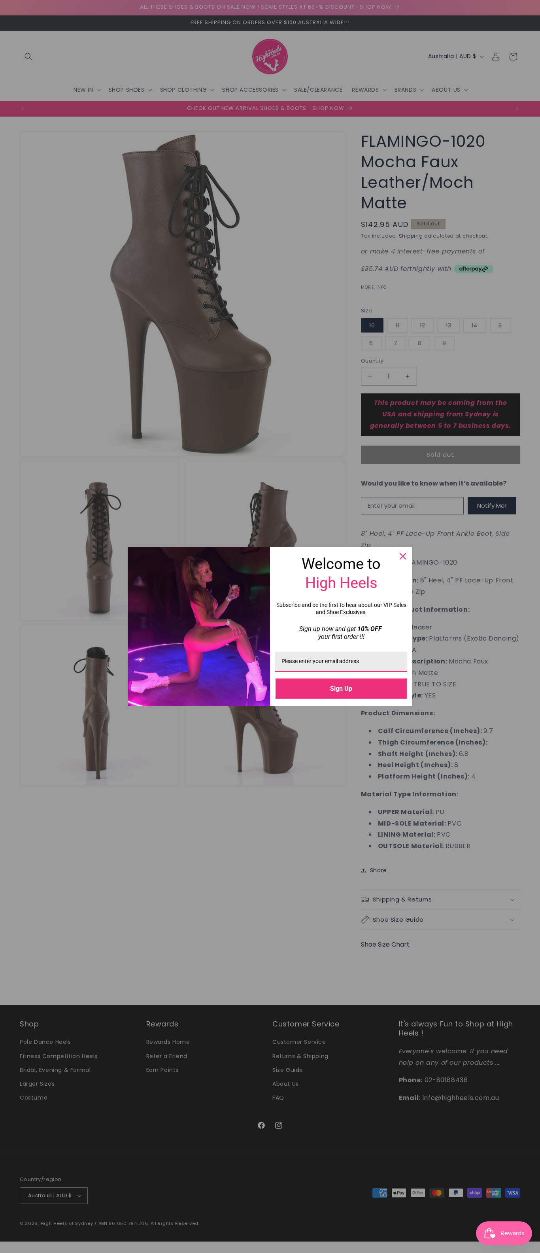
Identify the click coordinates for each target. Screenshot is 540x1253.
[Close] (402, 556)
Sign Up (341, 688)
